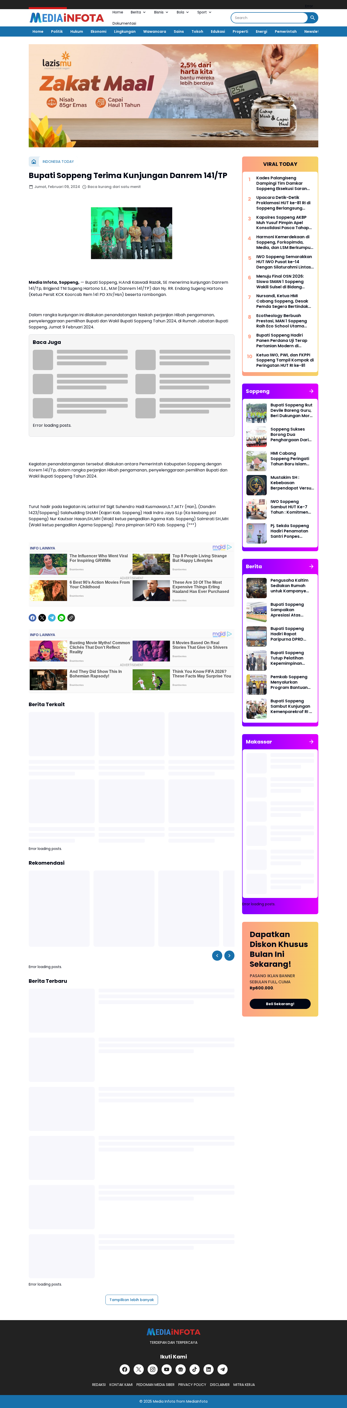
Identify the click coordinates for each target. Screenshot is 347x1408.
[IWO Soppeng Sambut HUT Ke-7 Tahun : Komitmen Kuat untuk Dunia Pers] (256, 509)
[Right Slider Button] (229, 956)
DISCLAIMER (220, 1384)
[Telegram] (52, 618)
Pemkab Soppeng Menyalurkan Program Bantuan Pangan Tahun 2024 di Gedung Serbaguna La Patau (292, 682)
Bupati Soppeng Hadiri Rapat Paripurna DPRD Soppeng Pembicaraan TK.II (289, 634)
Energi (261, 31)
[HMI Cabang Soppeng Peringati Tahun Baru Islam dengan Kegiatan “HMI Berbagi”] (256, 461)
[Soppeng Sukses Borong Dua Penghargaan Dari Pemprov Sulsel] (256, 437)
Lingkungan (125, 31)
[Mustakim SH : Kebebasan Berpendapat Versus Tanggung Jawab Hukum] (256, 485)
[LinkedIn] (208, 1369)
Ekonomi (98, 31)
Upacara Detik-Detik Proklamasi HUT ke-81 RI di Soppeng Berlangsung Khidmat (283, 203)
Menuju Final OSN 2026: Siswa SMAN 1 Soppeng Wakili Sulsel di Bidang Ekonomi (280, 282)
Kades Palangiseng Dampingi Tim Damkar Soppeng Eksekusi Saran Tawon (281, 183)
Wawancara (154, 31)
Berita (136, 12)
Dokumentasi (124, 23)
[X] (42, 618)
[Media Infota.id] (67, 18)
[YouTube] (167, 1369)
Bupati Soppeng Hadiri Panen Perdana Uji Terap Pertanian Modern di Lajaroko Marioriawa (281, 341)
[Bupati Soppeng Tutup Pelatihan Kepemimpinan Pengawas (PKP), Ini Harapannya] (256, 660)
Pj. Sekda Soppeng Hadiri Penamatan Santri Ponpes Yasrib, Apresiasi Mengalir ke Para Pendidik (290, 531)
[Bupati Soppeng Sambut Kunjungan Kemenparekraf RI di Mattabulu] (256, 709)
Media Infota (164, 1401)
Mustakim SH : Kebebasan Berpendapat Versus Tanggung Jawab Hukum (292, 483)
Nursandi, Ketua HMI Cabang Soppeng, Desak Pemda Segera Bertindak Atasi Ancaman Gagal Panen (282, 301)
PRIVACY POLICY (192, 1384)
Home (118, 12)
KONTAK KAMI (121, 1384)
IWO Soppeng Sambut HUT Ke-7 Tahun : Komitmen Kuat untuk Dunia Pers (289, 507)
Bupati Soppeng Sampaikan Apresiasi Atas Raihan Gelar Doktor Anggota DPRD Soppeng (292, 610)
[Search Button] (313, 18)
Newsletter (314, 31)
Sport (202, 12)
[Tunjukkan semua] (311, 391)
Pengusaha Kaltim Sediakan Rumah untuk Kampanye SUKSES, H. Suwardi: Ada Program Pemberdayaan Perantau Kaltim (291, 586)
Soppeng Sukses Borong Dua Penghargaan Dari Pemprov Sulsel (290, 434)
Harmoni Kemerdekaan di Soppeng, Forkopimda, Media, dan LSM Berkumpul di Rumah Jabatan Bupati (283, 242)
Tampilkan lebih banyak (131, 1299)
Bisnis (159, 12)
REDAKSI (99, 1384)
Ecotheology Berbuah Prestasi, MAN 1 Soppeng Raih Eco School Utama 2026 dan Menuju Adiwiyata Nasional (285, 321)
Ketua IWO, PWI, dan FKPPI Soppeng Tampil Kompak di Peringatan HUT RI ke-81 (285, 360)
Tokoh (197, 31)
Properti (240, 31)
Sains (179, 31)
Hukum (76, 31)
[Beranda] (34, 161)
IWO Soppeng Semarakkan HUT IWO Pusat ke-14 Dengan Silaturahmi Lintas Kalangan (284, 262)
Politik (57, 31)
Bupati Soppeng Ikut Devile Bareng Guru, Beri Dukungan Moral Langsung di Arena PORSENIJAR (292, 410)
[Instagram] (153, 1369)
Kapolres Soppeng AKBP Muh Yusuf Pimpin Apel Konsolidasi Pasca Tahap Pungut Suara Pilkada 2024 (284, 223)
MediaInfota (197, 1401)
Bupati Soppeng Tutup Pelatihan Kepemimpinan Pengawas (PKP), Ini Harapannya (291, 658)
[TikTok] (195, 1369)
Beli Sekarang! (280, 1003)
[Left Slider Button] (217, 956)
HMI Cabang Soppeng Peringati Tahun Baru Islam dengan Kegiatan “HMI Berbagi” (290, 459)
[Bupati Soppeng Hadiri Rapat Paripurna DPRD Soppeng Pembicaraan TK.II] (256, 636)
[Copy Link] (71, 618)
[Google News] (181, 1369)
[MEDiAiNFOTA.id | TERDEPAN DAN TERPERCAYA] (173, 1332)
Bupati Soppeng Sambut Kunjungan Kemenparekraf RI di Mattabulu (292, 706)
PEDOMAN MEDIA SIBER (155, 1384)
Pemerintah (286, 31)
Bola (180, 12)
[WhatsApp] (61, 618)
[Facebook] (32, 618)
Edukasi (218, 31)
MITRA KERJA (244, 1384)
